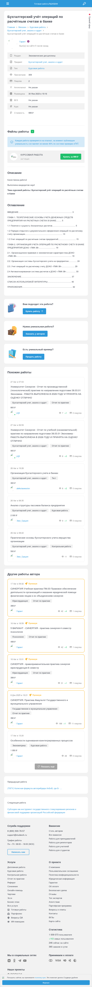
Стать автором (56, 830)
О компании (54, 867)
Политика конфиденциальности (64, 874)
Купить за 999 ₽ (70, 156)
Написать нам (18, 852)
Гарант (22, 41)
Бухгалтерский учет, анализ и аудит (46, 62)
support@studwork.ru (17, 834)
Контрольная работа (16, 874)
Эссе (9, 897)
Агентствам (54, 901)
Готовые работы (18, 909)
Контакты (53, 913)
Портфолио (16, 913)
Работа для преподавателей (62, 838)
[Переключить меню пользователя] (7, 3)
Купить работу (33, 311)
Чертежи (11, 894)
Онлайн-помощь (15, 890)
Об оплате (54, 886)
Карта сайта (54, 921)
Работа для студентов (59, 850)
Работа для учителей (59, 846)
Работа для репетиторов (60, 842)
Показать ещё (47, 766)
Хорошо (46, 982)
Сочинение (12, 886)
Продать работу (33, 356)
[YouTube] (25, 960)
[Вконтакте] (9, 960)
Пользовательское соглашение (63, 870)
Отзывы (52, 894)
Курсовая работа (36, 68)
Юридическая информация (62, 878)
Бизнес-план (13, 901)
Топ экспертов (55, 897)
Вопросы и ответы (57, 909)
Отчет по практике (15, 878)
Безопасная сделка (58, 890)
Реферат (11, 882)
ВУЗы (51, 917)
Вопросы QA (17, 917)
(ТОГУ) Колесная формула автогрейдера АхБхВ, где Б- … (34, 788)
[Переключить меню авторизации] (84, 3)
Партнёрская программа (60, 905)
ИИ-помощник (17, 921)
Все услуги (12, 905)
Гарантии (53, 882)
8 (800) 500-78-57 (16, 830)
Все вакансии (55, 834)
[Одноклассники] (14, 960)
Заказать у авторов (35, 333)
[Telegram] (19, 960)
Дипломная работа (16, 867)
